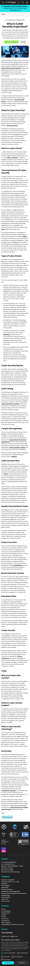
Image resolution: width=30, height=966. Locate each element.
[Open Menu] (3, 2)
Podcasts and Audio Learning (10, 872)
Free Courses (5, 901)
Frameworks (5, 921)
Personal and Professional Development (14, 893)
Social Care (4, 899)
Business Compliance (8, 880)
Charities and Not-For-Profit (10, 882)
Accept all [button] (8, 963)
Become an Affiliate (7, 870)
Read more (8, 950)
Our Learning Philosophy (8, 862)
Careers (3, 915)
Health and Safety (7, 889)
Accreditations (6, 911)
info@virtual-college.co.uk (9, 936)
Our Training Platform (8, 864)
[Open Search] (18, 2)
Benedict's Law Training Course (15, 6)
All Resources (5, 913)
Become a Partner (7, 868)
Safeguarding (5, 895)
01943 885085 (7, 933)
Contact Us (4, 919)
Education (4, 884)
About (3, 909)
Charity (3, 917)
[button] (15, 960)
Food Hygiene (5, 886)
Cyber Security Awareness (18, 805)
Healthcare (4, 887)
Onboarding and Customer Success (12, 924)
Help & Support (6, 923)
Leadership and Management (10, 891)
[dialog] (15, 951)
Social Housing (5, 897)
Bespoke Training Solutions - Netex (12, 866)
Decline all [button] (21, 963)
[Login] (27, 2)
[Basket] (23, 2)
